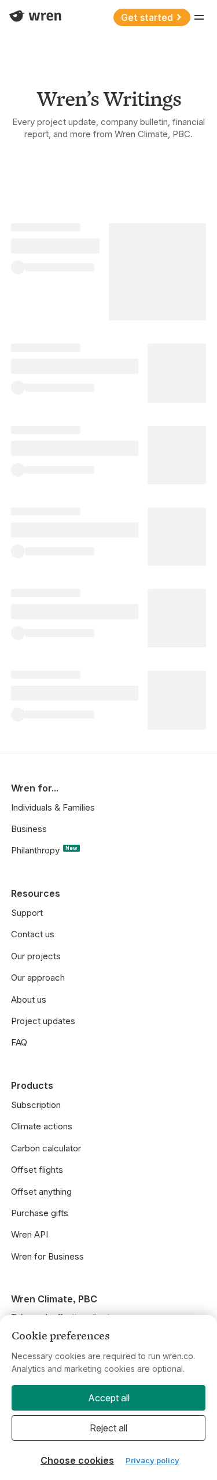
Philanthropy (44, 850)
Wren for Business (47, 1256)
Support (27, 912)
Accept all (109, 1398)
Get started (147, 17)
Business (29, 828)
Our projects (36, 956)
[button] (199, 17)
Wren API (29, 1234)
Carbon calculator (46, 1148)
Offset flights (37, 1169)
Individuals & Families (53, 807)
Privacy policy (152, 1460)
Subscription (36, 1104)
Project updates (43, 1020)
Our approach (38, 977)
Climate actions (41, 1126)
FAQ (19, 1042)
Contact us (32, 934)
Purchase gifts (39, 1212)
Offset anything (41, 1191)
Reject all (108, 1428)
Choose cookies (77, 1460)
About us (28, 999)
